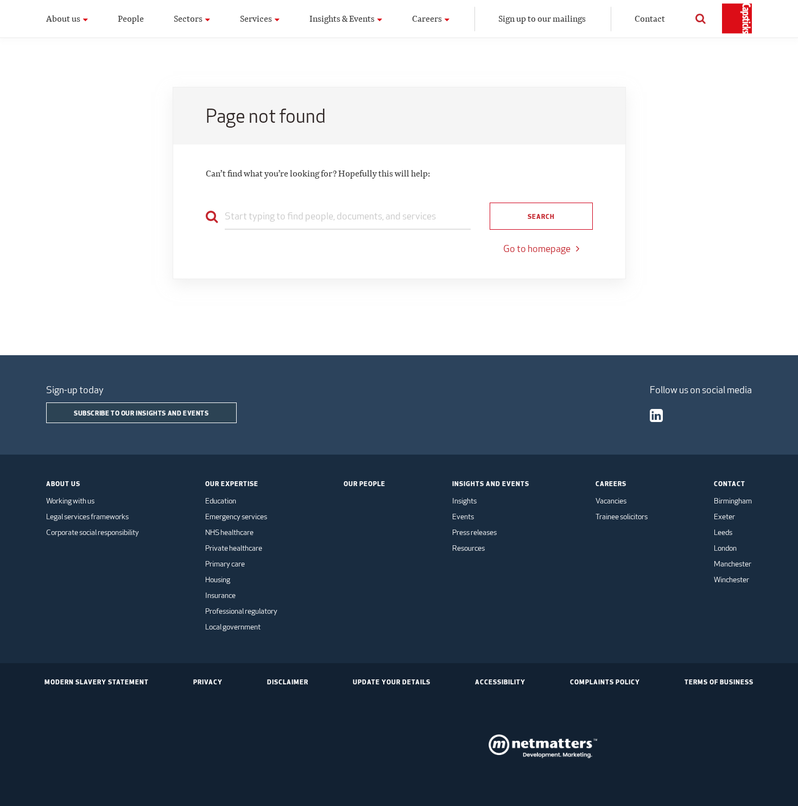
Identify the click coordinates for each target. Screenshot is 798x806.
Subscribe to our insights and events (141, 412)
